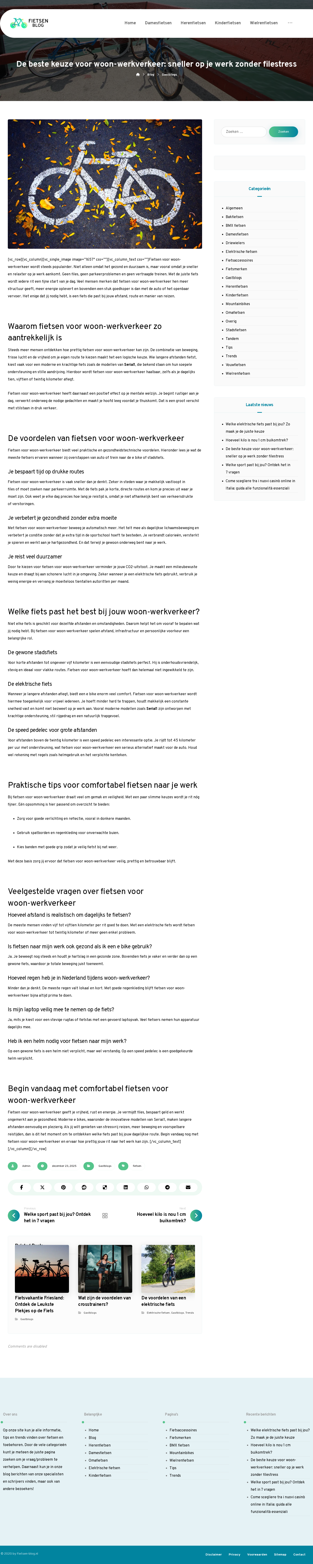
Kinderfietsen (237, 295)
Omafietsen (235, 313)
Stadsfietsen (236, 330)
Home (94, 1430)
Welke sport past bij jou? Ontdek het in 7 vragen (258, 469)
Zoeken (283, 132)
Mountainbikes (238, 304)
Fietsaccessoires (239, 260)
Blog (92, 1438)
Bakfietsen (234, 217)
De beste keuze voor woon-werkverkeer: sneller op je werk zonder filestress (260, 453)
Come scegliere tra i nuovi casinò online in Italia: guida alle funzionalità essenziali (260, 485)
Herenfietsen (237, 286)
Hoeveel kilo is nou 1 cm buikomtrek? (257, 440)
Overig (231, 321)
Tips (229, 347)
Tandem (232, 339)
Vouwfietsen (236, 365)
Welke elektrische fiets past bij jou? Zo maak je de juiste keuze (258, 428)
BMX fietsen (236, 226)
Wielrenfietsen (238, 374)
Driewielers (235, 243)
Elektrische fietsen (158, 1313)
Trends (189, 1313)
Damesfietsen (237, 234)
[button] (290, 23)
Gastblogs (105, 1166)
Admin (26, 1166)
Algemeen (234, 208)
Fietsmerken (236, 269)
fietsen (137, 1166)
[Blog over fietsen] (28, 23)
